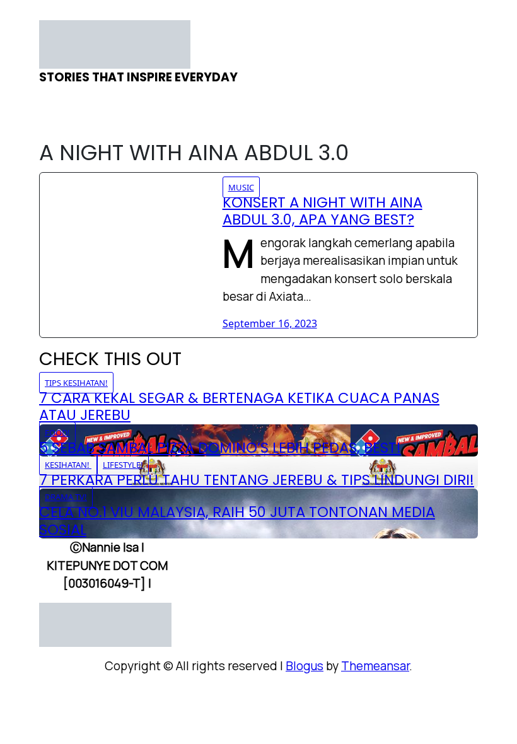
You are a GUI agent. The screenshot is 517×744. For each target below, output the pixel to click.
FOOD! (57, 432)
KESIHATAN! (68, 464)
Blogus (304, 666)
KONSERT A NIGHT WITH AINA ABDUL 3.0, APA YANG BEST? (322, 211)
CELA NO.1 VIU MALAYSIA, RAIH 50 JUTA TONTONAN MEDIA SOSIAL (237, 520)
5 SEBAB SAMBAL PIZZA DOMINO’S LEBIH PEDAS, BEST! (220, 448)
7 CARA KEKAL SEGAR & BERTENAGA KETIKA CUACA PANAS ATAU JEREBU (239, 406)
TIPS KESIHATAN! (76, 382)
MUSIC (241, 187)
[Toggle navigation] (47, 16)
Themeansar (375, 666)
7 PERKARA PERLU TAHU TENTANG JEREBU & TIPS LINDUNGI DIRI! (256, 480)
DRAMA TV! (66, 497)
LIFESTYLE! (123, 464)
